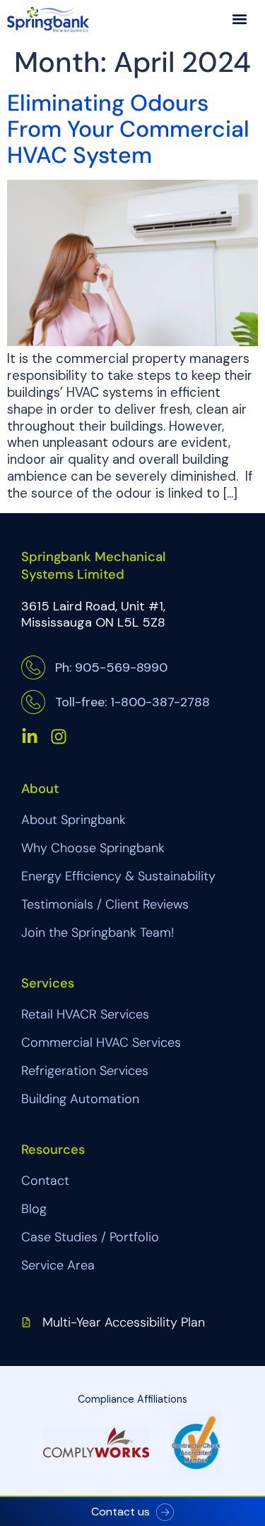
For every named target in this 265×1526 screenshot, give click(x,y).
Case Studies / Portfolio (90, 1237)
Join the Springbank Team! (97, 932)
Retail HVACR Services (85, 1014)
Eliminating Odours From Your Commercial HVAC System (128, 129)
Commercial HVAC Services (101, 1042)
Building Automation (80, 1099)
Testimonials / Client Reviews (105, 904)
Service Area (58, 1265)
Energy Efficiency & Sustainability (118, 876)
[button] (239, 18)
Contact (45, 1181)
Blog (34, 1209)
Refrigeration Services (84, 1071)
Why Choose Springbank (93, 848)
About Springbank (73, 820)
